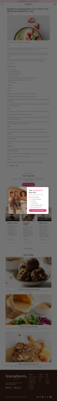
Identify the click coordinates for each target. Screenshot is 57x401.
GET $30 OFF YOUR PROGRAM (38, 210)
